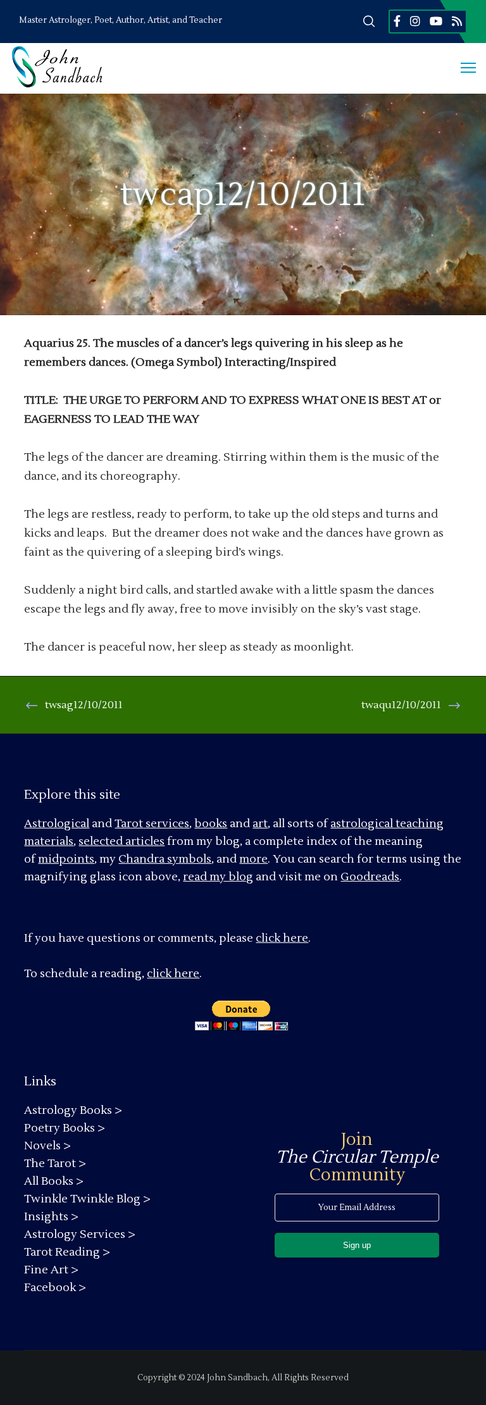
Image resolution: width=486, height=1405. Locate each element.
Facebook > (55, 1287)
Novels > (47, 1146)
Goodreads (369, 877)
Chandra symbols (164, 859)
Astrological (56, 823)
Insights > (51, 1216)
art (260, 823)
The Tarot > (55, 1163)
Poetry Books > (64, 1128)
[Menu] (462, 68)
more (253, 859)
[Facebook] (397, 21)
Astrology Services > (79, 1234)
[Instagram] (415, 21)
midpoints (66, 859)
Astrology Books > (73, 1110)
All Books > (54, 1181)
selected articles (121, 841)
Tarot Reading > (67, 1252)
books (210, 823)
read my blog (218, 877)
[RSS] (457, 21)
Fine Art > (51, 1270)
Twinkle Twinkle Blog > (87, 1199)
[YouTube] (436, 21)
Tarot (129, 823)
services (167, 823)
